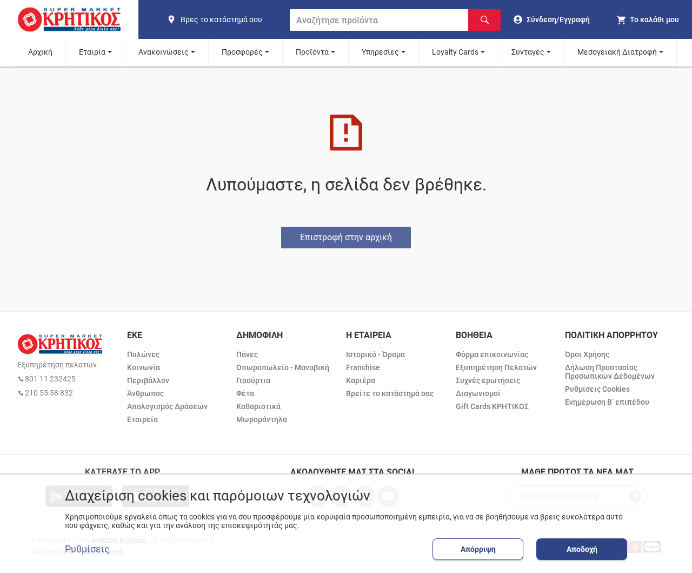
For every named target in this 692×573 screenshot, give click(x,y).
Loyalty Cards (455, 52)
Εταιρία (92, 52)
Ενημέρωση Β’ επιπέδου (607, 402)
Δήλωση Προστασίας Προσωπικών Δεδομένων (610, 371)
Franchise (363, 367)
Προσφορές (242, 52)
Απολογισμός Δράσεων (167, 406)
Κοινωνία (143, 367)
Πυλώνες (143, 354)
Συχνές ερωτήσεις (488, 380)
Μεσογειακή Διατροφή (617, 52)
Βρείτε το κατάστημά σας (390, 393)
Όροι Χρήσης (587, 354)
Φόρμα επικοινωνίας (492, 354)
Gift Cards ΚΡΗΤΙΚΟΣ (492, 406)
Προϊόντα (312, 52)
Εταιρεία (142, 419)
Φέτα (245, 393)
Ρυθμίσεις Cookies (597, 389)
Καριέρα (360, 380)
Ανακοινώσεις (163, 52)
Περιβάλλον (148, 380)
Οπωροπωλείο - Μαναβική (282, 367)
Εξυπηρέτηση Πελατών (496, 367)
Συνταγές (527, 52)
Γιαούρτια (253, 380)
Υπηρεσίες (380, 52)
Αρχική (40, 52)
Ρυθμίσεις (87, 549)
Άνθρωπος (145, 393)
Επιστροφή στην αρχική (346, 237)
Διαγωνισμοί (478, 393)
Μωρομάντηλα (261, 419)
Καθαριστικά (258, 406)
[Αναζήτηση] (484, 20)
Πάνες (247, 354)
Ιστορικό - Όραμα (375, 354)
